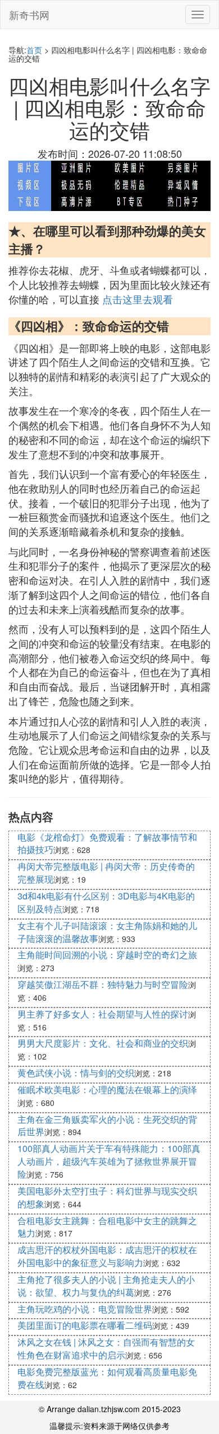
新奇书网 (29, 14)
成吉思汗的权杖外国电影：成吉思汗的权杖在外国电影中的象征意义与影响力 (107, 1256)
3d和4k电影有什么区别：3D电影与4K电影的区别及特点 (106, 902)
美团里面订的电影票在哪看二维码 (84, 1325)
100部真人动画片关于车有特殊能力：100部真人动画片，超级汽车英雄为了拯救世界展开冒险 (108, 1161)
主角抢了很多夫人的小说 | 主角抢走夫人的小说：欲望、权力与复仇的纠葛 (106, 1286)
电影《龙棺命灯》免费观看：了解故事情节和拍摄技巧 (107, 843)
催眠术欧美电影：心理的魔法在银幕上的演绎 (107, 1089)
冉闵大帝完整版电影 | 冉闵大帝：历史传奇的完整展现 (106, 872)
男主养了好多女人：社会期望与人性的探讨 (102, 1013)
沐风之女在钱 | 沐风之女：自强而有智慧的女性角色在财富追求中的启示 (106, 1348)
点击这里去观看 (137, 299)
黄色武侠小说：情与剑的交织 (75, 1072)
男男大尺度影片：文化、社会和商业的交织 (102, 1043)
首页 (34, 49)
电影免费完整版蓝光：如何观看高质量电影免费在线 (107, 1378)
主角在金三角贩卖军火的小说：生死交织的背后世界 (107, 1125)
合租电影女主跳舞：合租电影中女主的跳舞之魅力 (107, 1227)
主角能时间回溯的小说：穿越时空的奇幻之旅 (107, 954)
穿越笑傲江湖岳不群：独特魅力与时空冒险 (102, 984)
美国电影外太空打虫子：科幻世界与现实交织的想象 (107, 1197)
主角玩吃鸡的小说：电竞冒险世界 (84, 1308)
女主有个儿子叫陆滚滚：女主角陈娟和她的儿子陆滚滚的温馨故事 (107, 932)
